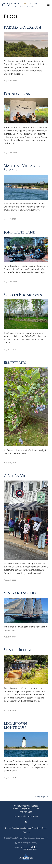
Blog (39, 828)
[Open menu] (48, 5)
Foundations (17, 94)
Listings (8, 828)
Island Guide (31, 828)
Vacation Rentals (18, 828)
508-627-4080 (26, 812)
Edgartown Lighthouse (15, 726)
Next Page (41, 796)
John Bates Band (19, 232)
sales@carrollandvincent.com (26, 816)
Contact (26, 832)
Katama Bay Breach (22, 28)
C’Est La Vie (15, 476)
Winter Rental (18, 650)
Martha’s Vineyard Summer (22, 168)
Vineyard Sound (20, 593)
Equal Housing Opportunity (27, 843)
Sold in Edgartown (23, 295)
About (44, 828)
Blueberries (15, 363)
